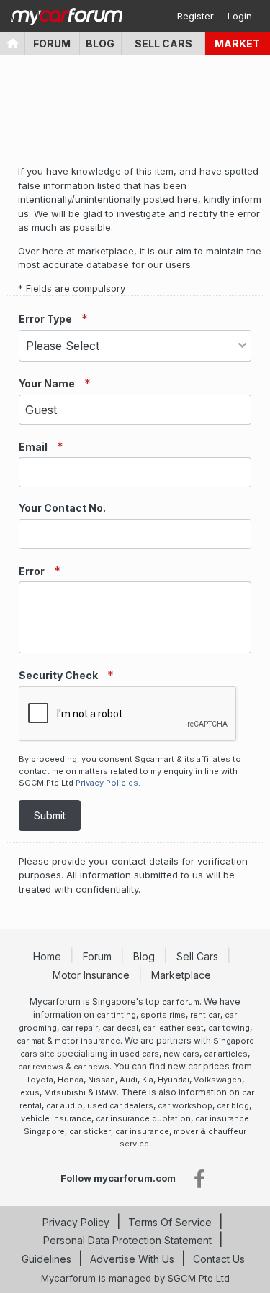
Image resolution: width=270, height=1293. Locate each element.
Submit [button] (50, 815)
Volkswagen (218, 1080)
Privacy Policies (107, 783)
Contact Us (219, 1259)
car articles (226, 1054)
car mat (31, 1041)
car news (91, 1067)
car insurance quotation (143, 1118)
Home (48, 956)
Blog (100, 43)
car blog (233, 1105)
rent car (205, 1015)
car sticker (90, 1131)
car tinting (116, 1015)
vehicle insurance (56, 1118)
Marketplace (182, 975)
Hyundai (173, 1080)
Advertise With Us (132, 1259)
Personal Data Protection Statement (127, 1240)
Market (237, 43)
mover (186, 1131)
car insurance (142, 1131)
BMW (106, 1092)
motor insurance (87, 1041)
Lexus (28, 1092)
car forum (180, 1002)
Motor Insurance (92, 975)
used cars (139, 1054)
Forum (52, 43)
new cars (181, 1054)
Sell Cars (163, 43)
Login (240, 16)
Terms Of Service (170, 1222)
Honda (71, 1080)
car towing (229, 1028)
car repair (79, 1028)
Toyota (39, 1080)
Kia (147, 1080)
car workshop (185, 1105)
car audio (64, 1105)
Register (195, 16)
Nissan (101, 1080)
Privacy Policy (75, 1222)
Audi (129, 1080)
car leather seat (173, 1028)
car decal (120, 1028)
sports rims (163, 1015)
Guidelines (46, 1259)
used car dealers (120, 1105)
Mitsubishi (65, 1092)
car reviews (40, 1067)
